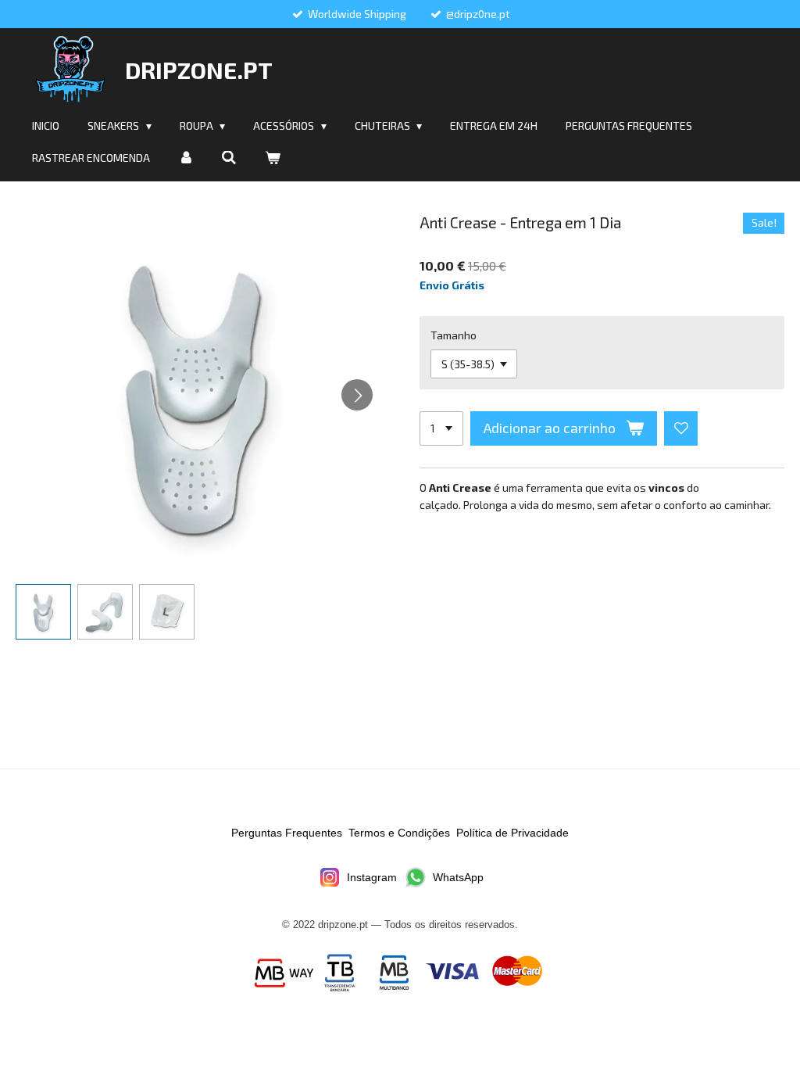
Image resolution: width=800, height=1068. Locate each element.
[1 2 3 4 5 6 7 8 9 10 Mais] (441, 428)
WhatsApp (458, 877)
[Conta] (186, 158)
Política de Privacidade (512, 832)
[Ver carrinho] (273, 158)
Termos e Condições (399, 832)
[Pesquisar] (230, 158)
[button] (43, 612)
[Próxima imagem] (357, 394)
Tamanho (453, 335)
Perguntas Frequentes (286, 832)
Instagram (372, 877)
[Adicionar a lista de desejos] (681, 428)
